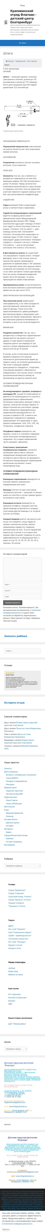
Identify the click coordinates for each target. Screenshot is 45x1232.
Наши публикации (14, 803)
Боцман (11, 1001)
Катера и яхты (14, 948)
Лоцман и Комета (16, 903)
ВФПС (10, 926)
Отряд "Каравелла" (16, 890)
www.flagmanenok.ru (18, 1106)
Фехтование (9, 807)
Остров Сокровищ (14, 842)
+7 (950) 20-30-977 (12, 1095)
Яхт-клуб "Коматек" (17, 929)
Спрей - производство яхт (19, 935)
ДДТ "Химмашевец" (17, 1024)
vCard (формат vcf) (20, 1110)
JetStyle (11, 968)
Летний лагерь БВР (14, 794)
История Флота (10, 819)
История (9, 826)
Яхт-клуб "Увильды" (17, 942)
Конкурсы (10, 784)
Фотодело (8, 829)
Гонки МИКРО (12, 778)
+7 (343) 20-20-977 (16, 1094)
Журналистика (10, 797)
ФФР (10, 1004)
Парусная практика (14, 791)
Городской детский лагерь (16, 835)
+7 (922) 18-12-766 (12, 1097)
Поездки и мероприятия (16, 781)
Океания (10, 816)
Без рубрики (9, 845)
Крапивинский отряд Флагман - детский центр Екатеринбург (23, 16)
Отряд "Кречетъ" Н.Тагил (19, 900)
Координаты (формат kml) (15, 1112)
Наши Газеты (12, 800)
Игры (6, 810)
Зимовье (10, 838)
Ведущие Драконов (14, 813)
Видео (8, 832)
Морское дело (10, 788)
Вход (22, 5)
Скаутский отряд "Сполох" (20, 897)
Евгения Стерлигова (17, 998)
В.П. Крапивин (14, 994)
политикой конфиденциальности (18, 1224)
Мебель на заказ (15, 975)
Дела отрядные (11, 772)
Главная (11, 61)
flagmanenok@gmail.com (14, 1102)
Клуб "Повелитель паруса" (20, 932)
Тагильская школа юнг (18, 939)
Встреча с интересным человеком (21, 775)
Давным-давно (12, 823)
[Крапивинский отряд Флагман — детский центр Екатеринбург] (6, 22)
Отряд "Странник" (16, 893)
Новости (8, 768)
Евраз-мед (13, 971)
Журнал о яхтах (15, 945)
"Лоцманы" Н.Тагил (16, 906)
